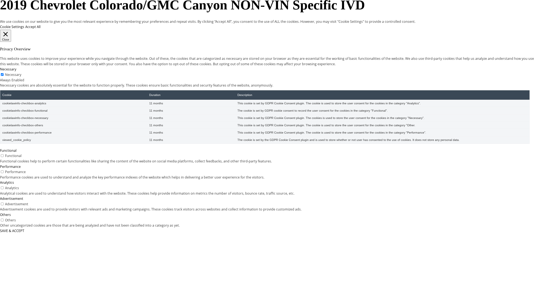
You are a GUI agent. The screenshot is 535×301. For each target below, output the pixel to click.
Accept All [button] (33, 26)
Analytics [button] (7, 182)
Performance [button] (10, 166)
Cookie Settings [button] (12, 26)
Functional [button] (8, 150)
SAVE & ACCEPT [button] (12, 230)
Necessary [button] (8, 69)
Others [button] (5, 214)
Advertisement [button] (11, 198)
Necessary (13, 74)
